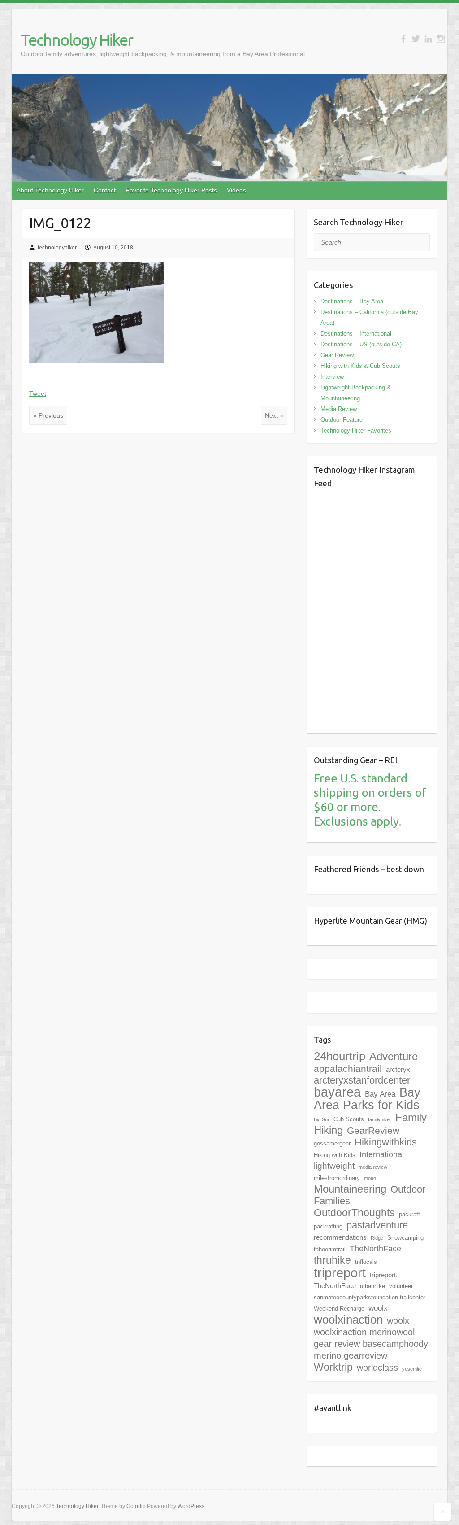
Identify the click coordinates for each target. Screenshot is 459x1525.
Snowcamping (405, 1237)
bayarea (337, 1092)
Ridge (377, 1238)
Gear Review (337, 355)
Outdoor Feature (341, 419)
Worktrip (333, 1367)
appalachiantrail (348, 1068)
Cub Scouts (348, 1119)
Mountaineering (350, 1189)
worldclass (377, 1367)
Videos (236, 190)
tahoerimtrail (330, 1249)
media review (373, 1167)
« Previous (48, 415)
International (381, 1154)
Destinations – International (355, 333)
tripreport (340, 1272)
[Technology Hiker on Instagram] (441, 38)
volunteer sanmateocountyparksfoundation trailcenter (369, 1292)
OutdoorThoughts (354, 1213)
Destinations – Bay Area (351, 301)
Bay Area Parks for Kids (367, 1099)
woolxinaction (348, 1319)
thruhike (332, 1260)
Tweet (37, 393)
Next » (274, 415)
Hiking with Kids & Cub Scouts (360, 366)
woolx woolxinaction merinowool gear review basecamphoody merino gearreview (371, 1337)
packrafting (328, 1226)
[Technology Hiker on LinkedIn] (428, 38)
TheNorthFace (375, 1248)
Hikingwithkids (386, 1142)
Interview (332, 376)
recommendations (340, 1237)
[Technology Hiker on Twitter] (416, 38)
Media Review (338, 409)
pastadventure (377, 1225)
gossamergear (332, 1143)
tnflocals (366, 1261)
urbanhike (372, 1286)
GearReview (373, 1130)
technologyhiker (57, 248)
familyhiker (379, 1119)
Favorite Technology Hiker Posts (171, 190)
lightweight (334, 1166)
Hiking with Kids (334, 1155)
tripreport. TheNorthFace (356, 1280)
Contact (105, 190)
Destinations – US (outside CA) (361, 344)
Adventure (393, 1056)
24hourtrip (339, 1056)
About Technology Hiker (50, 190)
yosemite (412, 1369)
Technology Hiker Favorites (355, 430)
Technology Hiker (77, 40)
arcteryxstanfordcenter (362, 1080)
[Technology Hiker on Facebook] (403, 38)
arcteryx (398, 1069)
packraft (409, 1214)
